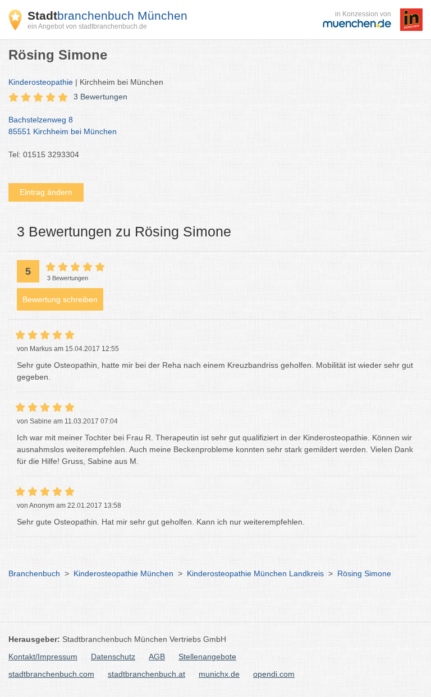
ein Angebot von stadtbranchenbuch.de (87, 26)
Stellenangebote (207, 656)
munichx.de (219, 673)
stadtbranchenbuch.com (51, 673)
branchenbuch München (107, 15)
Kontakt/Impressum (42, 656)
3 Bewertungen (100, 96)
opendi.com (274, 673)
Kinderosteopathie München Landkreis (255, 573)
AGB (157, 656)
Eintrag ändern (46, 192)
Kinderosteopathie (40, 82)
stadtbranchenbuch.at (146, 673)
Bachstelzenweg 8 (62, 125)
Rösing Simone (364, 573)
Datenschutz (113, 656)
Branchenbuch (34, 573)
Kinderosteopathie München (123, 573)
